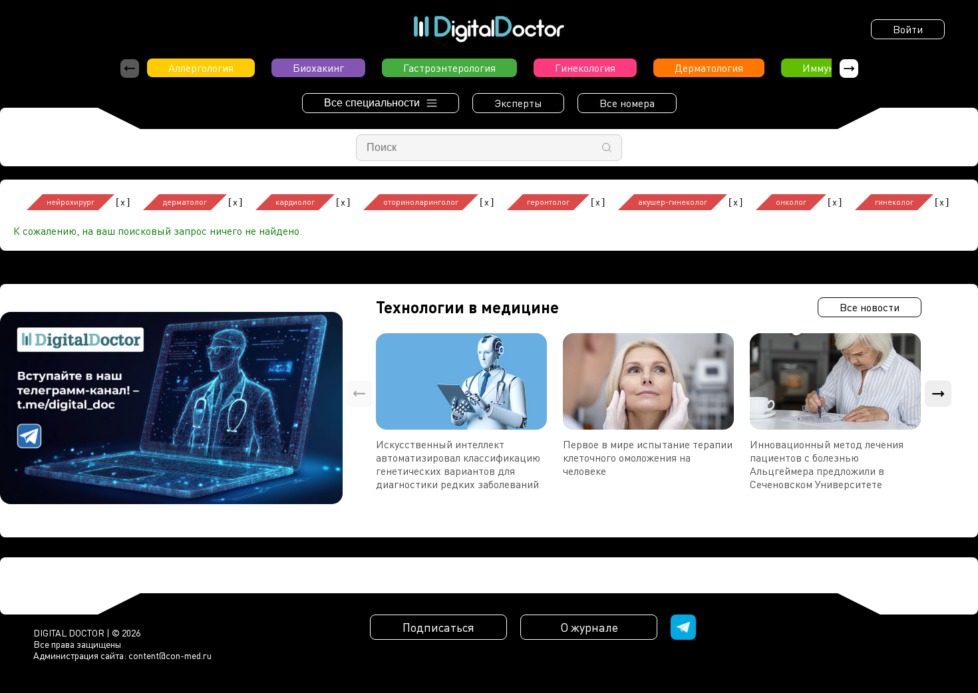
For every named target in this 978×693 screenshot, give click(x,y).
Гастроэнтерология (449, 67)
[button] (849, 68)
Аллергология (201, 67)
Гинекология (585, 67)
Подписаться (438, 627)
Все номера (627, 103)
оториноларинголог (420, 202)
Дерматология (709, 67)
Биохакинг (318, 67)
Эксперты (518, 103)
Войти (908, 29)
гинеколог (894, 202)
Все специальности (372, 102)
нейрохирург (70, 202)
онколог (791, 202)
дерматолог (185, 202)
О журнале (589, 627)
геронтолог (548, 202)
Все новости (869, 307)
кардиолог (295, 202)
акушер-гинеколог (672, 202)
